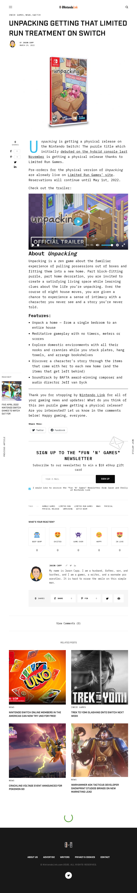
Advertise (49, 857)
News (28, 15)
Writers (65, 857)
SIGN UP (105, 479)
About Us (32, 857)
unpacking (68, 509)
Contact (105, 857)
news (98, 506)
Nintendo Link (92, 395)
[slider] (60, 245)
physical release (50, 509)
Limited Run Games (83, 506)
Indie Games (16, 15)
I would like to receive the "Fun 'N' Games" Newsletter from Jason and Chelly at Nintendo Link (80, 489)
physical (108, 506)
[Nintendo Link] (68, 7)
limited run (64, 506)
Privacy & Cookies (85, 857)
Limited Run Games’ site (90, 175)
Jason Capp (28, 42)
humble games (48, 506)
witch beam (81, 509)
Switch (36, 15)
